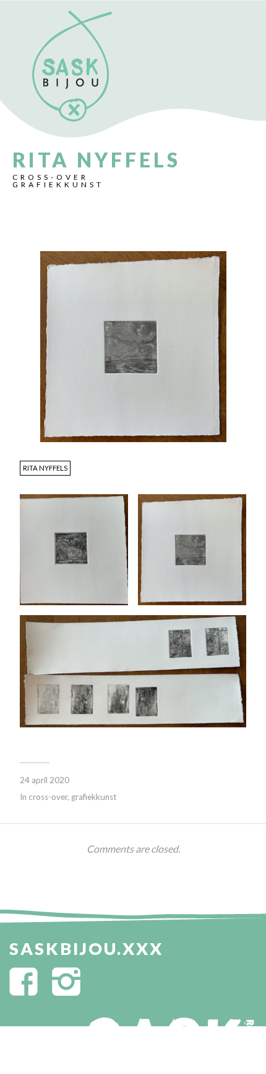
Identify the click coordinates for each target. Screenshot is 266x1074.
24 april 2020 (44, 780)
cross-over (50, 177)
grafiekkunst (58, 184)
